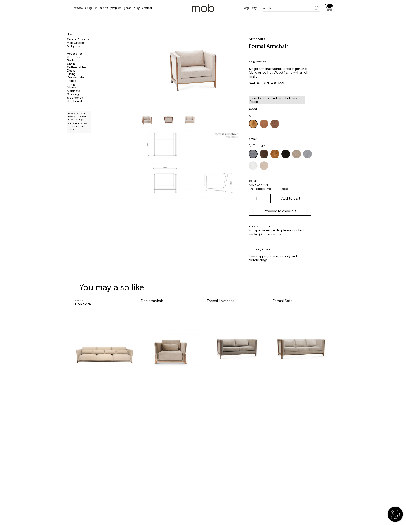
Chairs (71, 63)
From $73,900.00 (221, 312)
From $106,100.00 (90, 315)
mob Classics (76, 42)
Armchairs (74, 57)
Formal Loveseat (220, 301)
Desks (71, 70)
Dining (71, 74)
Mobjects (73, 46)
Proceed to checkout (279, 211)
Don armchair (152, 301)
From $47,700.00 (155, 312)
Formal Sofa (282, 301)
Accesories (75, 53)
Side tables (75, 97)
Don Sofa (83, 304)
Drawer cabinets (78, 77)
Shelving (73, 94)
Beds (70, 60)
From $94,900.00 (287, 312)
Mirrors (72, 87)
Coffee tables (76, 67)
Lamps (71, 80)
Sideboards (75, 101)
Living (71, 84)
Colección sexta (78, 39)
